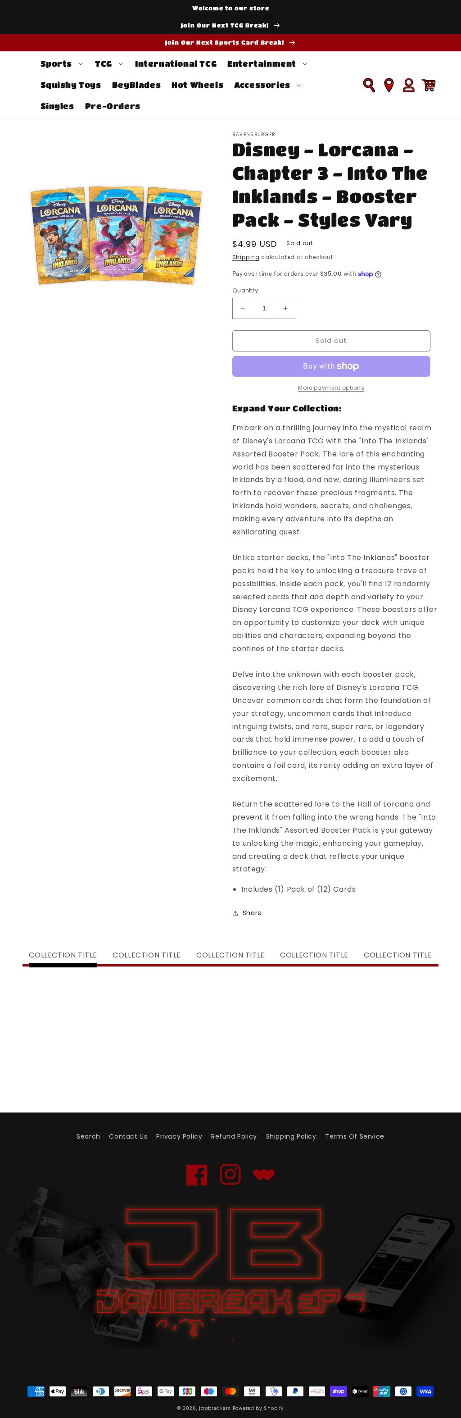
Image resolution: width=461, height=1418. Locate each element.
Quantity (245, 290)
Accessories (262, 84)
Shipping (246, 257)
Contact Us (128, 1136)
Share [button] (252, 912)
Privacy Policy (179, 1136)
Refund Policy (234, 1136)
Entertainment (261, 63)
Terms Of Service (354, 1136)
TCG (103, 63)
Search (88, 1136)
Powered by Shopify (258, 1408)
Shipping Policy (291, 1136)
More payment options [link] (331, 388)
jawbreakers (215, 1408)
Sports (56, 63)
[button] (62, 63)
